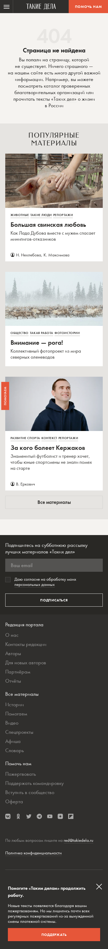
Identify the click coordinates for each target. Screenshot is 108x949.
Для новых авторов (25, 662)
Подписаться (54, 600)
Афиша (13, 741)
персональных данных (34, 584)
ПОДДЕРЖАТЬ (54, 934)
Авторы (13, 653)
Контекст (49, 438)
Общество (19, 333)
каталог (52, 85)
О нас (12, 635)
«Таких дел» (64, 98)
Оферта (14, 801)
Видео (11, 722)
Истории (14, 704)
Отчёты (13, 680)
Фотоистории (67, 333)
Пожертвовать (20, 773)
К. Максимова (56, 255)
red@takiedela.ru (78, 840)
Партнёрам (17, 671)
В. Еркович (25, 484)
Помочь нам (88, 6)
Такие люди (41, 215)
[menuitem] (6, 6)
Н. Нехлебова (28, 255)
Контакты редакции (25, 644)
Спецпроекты (19, 732)
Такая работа (41, 333)
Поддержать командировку (34, 783)
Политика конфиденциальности (33, 853)
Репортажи (63, 215)
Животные (19, 215)
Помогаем (16, 713)
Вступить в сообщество (29, 792)
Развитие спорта (25, 438)
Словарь (14, 750)
